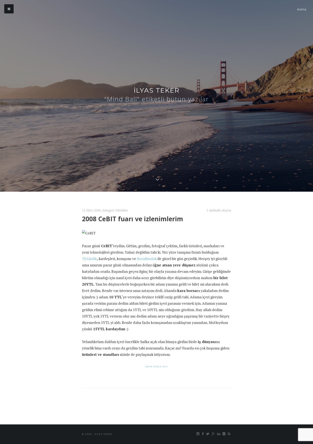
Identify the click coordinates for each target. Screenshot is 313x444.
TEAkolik (89, 258)
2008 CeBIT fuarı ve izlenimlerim (132, 218)
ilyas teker (156, 90)
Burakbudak (147, 258)
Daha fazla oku (156, 366)
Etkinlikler (121, 210)
